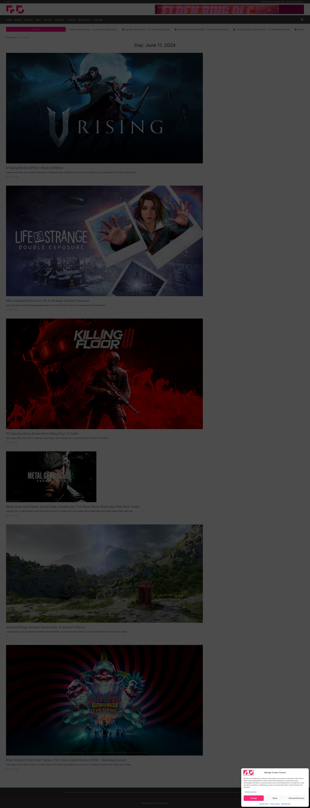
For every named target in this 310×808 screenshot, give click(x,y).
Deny (275, 798)
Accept (254, 798)
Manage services (250, 792)
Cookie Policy (264, 804)
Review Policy (286, 804)
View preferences (296, 798)
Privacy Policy (275, 804)
